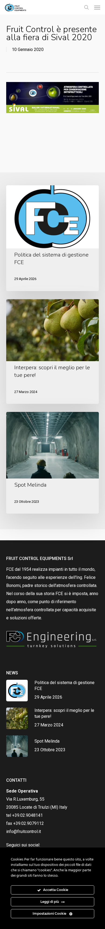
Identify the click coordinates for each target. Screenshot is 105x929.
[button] (97, 7)
